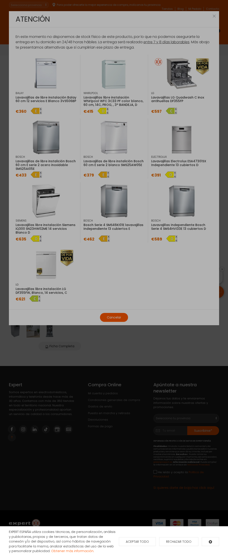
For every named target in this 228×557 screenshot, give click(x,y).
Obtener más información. (72, 551)
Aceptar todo (137, 541)
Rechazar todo (178, 541)
